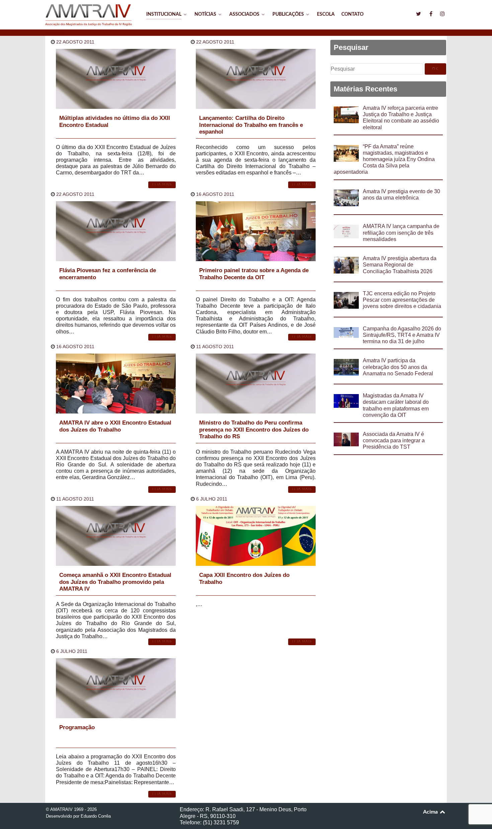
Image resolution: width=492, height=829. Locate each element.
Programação (77, 727)
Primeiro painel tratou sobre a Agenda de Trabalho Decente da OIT (254, 273)
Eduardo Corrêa (96, 816)
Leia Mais (162, 184)
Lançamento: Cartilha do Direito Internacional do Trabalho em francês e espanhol (251, 125)
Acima (431, 812)
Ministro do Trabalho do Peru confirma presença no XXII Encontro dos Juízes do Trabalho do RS (254, 430)
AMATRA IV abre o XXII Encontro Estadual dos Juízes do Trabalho (115, 426)
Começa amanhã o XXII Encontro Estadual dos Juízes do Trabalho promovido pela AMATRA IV (115, 582)
